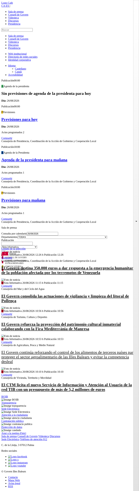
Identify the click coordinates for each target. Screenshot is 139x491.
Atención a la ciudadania (14, 414)
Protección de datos (11, 427)
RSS (10, 486)
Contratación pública (12, 421)
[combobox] (69, 244)
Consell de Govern (18, 14)
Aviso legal (14, 483)
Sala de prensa (16, 11)
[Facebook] (17, 456)
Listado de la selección (13, 248)
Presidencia (14, 23)
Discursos (13, 20)
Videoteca (13, 17)
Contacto (13, 477)
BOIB (4, 396)
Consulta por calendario (14, 233)
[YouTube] (17, 465)
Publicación (7, 240)
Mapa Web (14, 480)
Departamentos (9, 237)
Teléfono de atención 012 (33, 439)
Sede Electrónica (10, 408)
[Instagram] (18, 462)
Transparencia (8, 402)
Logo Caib (7, 2)
